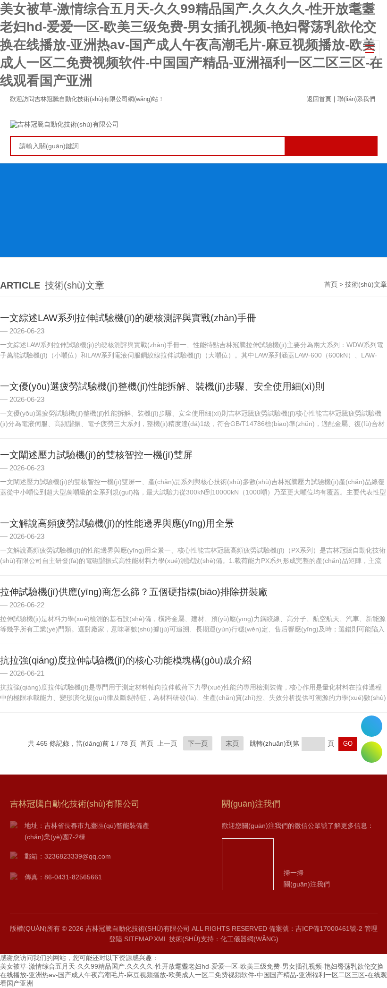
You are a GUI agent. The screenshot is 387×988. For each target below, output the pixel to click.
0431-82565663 (371, 726)
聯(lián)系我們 (356, 98)
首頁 (330, 284)
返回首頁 (319, 98)
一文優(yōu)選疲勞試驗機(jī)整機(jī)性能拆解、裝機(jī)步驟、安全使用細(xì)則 (162, 386)
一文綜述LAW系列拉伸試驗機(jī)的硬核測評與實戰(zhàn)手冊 (128, 318)
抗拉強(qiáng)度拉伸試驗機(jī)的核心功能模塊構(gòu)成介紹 (126, 660)
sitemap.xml (145, 939)
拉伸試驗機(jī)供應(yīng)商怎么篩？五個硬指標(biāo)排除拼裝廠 (134, 592)
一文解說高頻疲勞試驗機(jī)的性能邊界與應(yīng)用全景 (117, 523)
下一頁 (198, 743)
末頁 (232, 743)
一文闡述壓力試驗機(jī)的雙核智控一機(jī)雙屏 (96, 455)
